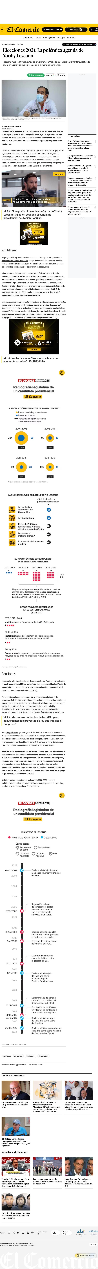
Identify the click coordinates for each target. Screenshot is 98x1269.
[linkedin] (28, 1233)
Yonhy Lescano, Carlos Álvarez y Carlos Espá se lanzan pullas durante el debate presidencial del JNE (78, 1182)
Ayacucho (51, 38)
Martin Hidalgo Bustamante (12, 126)
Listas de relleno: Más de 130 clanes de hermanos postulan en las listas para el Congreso (16, 1215)
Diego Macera (12, 732)
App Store (54, 1232)
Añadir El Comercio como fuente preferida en (79, 44)
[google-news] (32, 1233)
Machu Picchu (71, 38)
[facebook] (9, 1233)
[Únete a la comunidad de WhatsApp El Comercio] (36, 75)
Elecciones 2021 (43, 1056)
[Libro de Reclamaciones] (93, 1233)
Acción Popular (30, 1056)
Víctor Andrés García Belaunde (15, 261)
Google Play (65, 1232)
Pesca (45, 38)
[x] (14, 1233)
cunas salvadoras (23, 690)
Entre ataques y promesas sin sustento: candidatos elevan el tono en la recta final (47, 1181)
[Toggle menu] (2, 29)
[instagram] (18, 1233)
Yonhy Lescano (17, 1056)
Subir (92, 1244)
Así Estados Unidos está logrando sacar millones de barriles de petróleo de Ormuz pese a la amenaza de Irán (80, 169)
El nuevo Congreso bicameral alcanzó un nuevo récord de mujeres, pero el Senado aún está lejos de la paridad (80, 210)
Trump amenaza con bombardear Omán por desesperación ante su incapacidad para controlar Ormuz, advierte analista (80, 181)
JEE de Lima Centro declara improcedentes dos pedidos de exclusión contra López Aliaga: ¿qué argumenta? (16, 1142)
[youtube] (23, 1233)
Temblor (38, 38)
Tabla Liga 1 (61, 38)
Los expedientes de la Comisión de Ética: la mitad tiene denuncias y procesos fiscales (80, 157)
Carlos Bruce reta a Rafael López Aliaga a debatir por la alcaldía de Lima (15, 1104)
